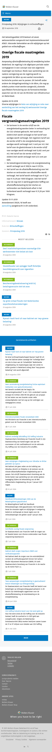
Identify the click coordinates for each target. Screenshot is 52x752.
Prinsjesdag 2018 (17, 231)
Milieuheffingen (16, 226)
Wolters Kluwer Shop (9, 705)
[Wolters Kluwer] (10, 6)
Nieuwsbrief (11, 661)
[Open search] (48, 6)
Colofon (5, 687)
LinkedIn (10, 666)
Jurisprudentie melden (10, 679)
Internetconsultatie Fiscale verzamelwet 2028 (21, 417)
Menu (8, 13)
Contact (4, 684)
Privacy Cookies (21, 740)
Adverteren (6, 689)
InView (4, 700)
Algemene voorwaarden (37, 740)
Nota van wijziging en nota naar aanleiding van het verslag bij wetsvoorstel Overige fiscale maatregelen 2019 (25, 107)
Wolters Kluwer (7, 702)
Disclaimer (10, 740)
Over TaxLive (6, 681)
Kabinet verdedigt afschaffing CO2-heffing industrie (24, 437)
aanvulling (6, 206)
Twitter (10, 663)
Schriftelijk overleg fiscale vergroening (19, 529)
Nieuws (20, 221)
